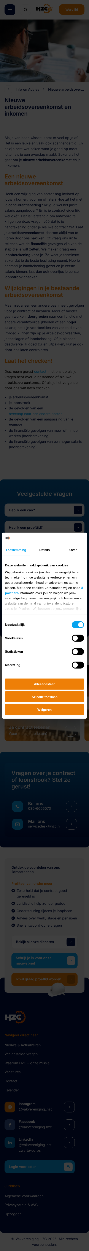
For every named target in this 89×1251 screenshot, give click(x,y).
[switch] (78, 638)
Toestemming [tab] (16, 550)
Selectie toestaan (44, 697)
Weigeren (44, 709)
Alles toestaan (44, 684)
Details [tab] (44, 550)
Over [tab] (73, 550)
